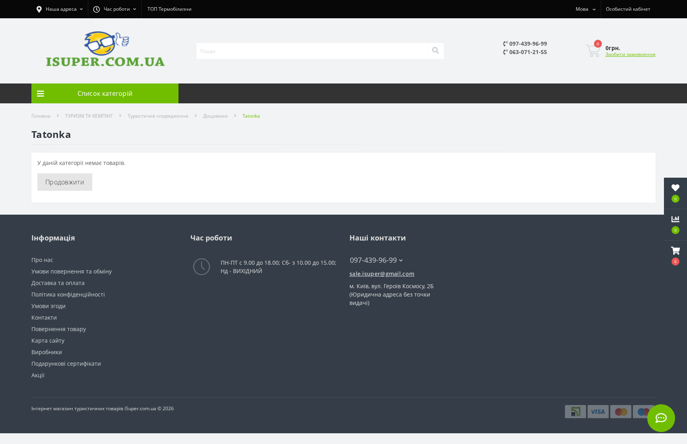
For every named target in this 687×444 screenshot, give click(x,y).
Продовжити (64, 182)
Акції (38, 375)
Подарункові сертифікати (66, 363)
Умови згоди (48, 306)
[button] (675, 255)
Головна (40, 115)
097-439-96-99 (527, 43)
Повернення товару (58, 329)
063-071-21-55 (527, 52)
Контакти (44, 317)
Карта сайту (47, 340)
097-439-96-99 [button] (373, 260)
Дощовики (215, 115)
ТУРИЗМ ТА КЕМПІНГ (89, 115)
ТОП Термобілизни (169, 9)
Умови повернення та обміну (71, 271)
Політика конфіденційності (68, 294)
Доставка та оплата (58, 283)
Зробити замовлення (630, 54)
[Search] (435, 51)
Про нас (42, 260)
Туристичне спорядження (158, 115)
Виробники (46, 352)
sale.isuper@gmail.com (381, 273)
